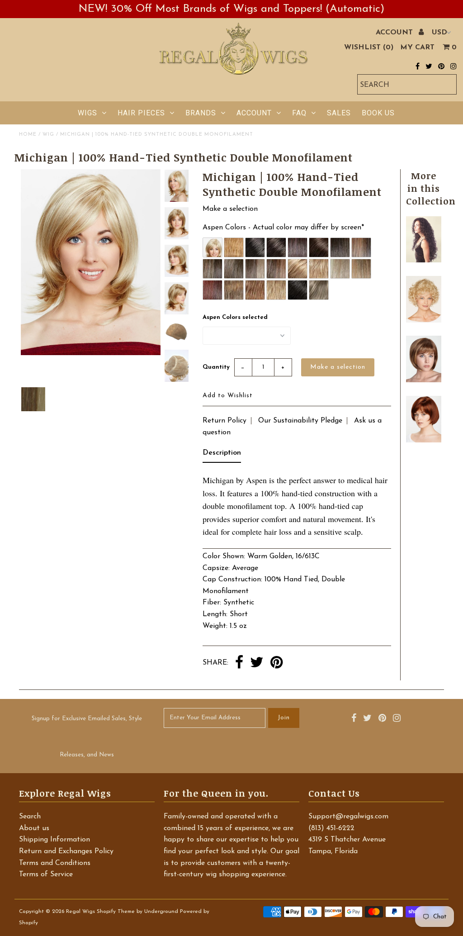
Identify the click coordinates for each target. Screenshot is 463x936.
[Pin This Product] (276, 663)
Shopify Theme (116, 911)
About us (34, 828)
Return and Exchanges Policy (66, 851)
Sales (339, 113)
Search (30, 816)
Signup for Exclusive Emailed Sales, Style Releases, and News (87, 737)
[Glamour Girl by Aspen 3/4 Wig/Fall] (423, 260)
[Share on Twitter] (257, 663)
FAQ (299, 113)
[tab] (222, 455)
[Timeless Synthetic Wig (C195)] (423, 320)
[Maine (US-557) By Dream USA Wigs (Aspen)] (423, 380)
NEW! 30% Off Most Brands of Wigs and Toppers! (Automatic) (231, 9)
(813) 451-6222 (331, 828)
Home (28, 134)
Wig (48, 134)
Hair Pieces (141, 113)
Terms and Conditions (54, 863)
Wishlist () (368, 47)
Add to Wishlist (228, 395)
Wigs (87, 113)
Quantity (216, 367)
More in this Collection (431, 188)
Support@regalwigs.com (348, 816)
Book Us (378, 113)
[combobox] (407, 84)
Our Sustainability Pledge (300, 420)
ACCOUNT (395, 32)
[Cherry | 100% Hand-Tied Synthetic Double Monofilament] (423, 440)
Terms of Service (46, 874)
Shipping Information (54, 839)
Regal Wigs (80, 911)
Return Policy (224, 420)
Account (254, 113)
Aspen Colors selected (235, 317)
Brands (200, 113)
